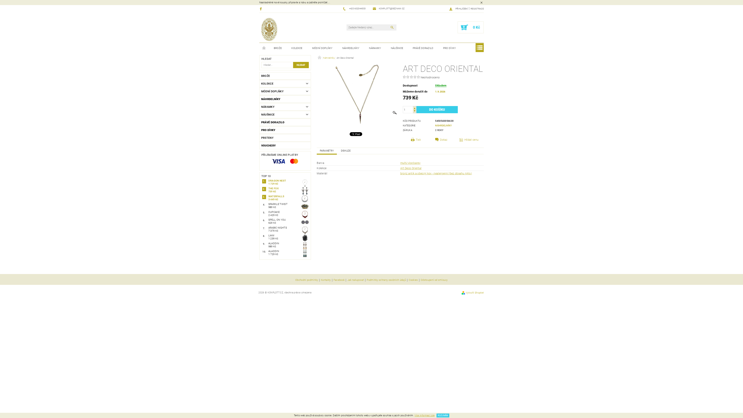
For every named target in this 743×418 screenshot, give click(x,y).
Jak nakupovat (356, 280)
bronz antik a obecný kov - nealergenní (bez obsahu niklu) (436, 173)
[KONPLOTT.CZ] (269, 29)
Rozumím (443, 415)
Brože (278, 48)
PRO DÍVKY (449, 48)
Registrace (477, 9)
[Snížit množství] (414, 111)
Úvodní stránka (264, 48)
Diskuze (346, 150)
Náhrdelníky (351, 48)
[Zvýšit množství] (414, 108)
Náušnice (397, 48)
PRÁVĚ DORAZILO (423, 48)
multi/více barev (410, 162)
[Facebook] (261, 8)
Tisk (418, 139)
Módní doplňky (322, 48)
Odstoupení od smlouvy (434, 280)
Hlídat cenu (471, 139)
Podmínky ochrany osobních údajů (386, 280)
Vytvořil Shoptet (475, 292)
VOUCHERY (268, 145)
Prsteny (267, 137)
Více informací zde (424, 415)
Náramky (375, 48)
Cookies (413, 280)
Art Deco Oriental (410, 168)
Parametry (327, 150)
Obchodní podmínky (306, 280)
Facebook (339, 280)
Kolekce (296, 48)
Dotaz (444, 139)
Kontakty (326, 280)
